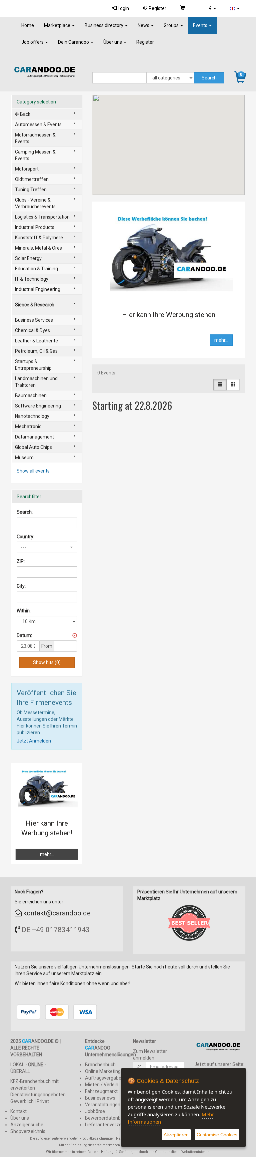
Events (200, 25)
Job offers (33, 42)
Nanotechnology (32, 416)
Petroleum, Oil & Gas (36, 351)
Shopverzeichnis (27, 1131)
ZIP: (21, 561)
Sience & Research (34, 304)
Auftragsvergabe (103, 1078)
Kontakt (18, 1111)
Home (27, 25)
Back (24, 114)
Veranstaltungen (102, 1104)
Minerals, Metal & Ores (38, 248)
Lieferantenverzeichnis (109, 1124)
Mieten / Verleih (101, 1084)
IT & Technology (31, 279)
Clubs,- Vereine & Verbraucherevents (35, 203)
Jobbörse (95, 1111)
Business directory (104, 25)
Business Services (34, 320)
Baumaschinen (31, 395)
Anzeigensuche (26, 1124)
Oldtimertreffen (32, 179)
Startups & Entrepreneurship (33, 365)
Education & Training (36, 268)
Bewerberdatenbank (106, 1118)
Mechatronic (28, 426)
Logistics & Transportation (42, 217)
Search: (25, 512)
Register (157, 8)
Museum (24, 457)
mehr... (221, 340)
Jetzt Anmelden (34, 741)
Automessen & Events (38, 124)
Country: (25, 536)
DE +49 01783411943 (56, 930)
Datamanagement (34, 437)
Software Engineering (38, 405)
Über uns (113, 42)
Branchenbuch (100, 1064)
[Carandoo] (220, 1048)
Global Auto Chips (33, 447)
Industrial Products (34, 227)
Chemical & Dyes (32, 330)
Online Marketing (103, 1071)
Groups (172, 25)
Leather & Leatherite (36, 340)
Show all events (33, 471)
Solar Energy (28, 258)
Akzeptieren (176, 1134)
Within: (24, 610)
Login (123, 8)
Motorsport (27, 169)
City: (21, 586)
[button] (212, 8)
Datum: (24, 635)
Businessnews (100, 1098)
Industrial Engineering (37, 289)
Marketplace (57, 25)
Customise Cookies (217, 1134)
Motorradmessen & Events (35, 138)
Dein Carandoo (74, 42)
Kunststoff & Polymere (39, 237)
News (144, 25)
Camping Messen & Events (35, 155)
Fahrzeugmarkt (101, 1091)
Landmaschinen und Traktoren (36, 382)
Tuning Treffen (31, 189)
